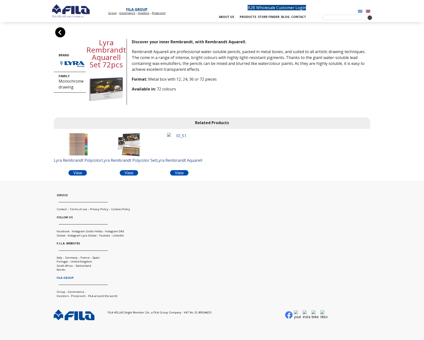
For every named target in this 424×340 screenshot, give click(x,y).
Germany (71, 257)
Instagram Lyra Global (82, 235)
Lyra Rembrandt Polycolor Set (129, 160)
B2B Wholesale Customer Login (277, 7)
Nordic (61, 269)
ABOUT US (226, 17)
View (77, 173)
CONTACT (298, 17)
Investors (143, 13)
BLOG (285, 17)
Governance (127, 13)
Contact (62, 209)
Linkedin (118, 235)
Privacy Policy (99, 209)
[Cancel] (60, 32)
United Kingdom (81, 261)
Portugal (62, 261)
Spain (96, 257)
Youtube (104, 235)
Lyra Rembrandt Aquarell (179, 160)
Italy (59, 257)
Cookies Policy (120, 209)
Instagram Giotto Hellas (87, 231)
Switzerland (83, 265)
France (85, 257)
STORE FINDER (268, 17)
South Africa (65, 265)
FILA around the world (102, 296)
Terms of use (78, 209)
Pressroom (78, 296)
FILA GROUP (136, 9)
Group (112, 13)
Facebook (63, 231)
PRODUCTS (248, 17)
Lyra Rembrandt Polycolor (78, 160)
